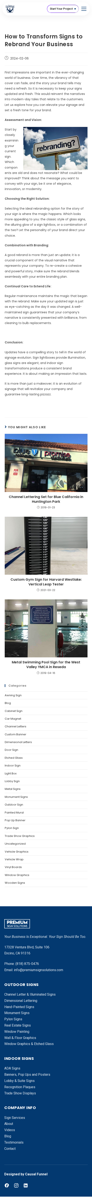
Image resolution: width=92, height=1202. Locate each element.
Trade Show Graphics (20, 836)
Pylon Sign (12, 828)
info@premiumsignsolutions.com (38, 970)
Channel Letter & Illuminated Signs (30, 994)
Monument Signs (16, 797)
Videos (9, 1130)
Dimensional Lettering (20, 1001)
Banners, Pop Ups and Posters (27, 1075)
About (8, 1124)
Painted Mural (14, 812)
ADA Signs (12, 1068)
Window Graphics (17, 875)
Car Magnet (13, 719)
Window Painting (16, 1032)
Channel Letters (15, 726)
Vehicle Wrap (14, 859)
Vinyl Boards (13, 867)
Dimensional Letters (18, 742)
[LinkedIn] (25, 1185)
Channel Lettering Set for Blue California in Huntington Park (46, 499)
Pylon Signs (13, 1019)
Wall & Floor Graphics (20, 1038)
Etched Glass (14, 758)
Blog (8, 703)
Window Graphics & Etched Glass (29, 1044)
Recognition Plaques (19, 1087)
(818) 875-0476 (27, 964)
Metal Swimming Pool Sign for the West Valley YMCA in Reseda (46, 664)
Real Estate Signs (17, 1025)
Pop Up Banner (15, 820)
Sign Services (14, 1118)
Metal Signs (13, 789)
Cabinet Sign (13, 711)
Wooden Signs (15, 883)
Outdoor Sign (14, 805)
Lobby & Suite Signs (19, 1081)
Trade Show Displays (20, 1093)
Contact (10, 1149)
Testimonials (14, 1142)
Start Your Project (61, 8)
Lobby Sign (12, 781)
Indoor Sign (13, 765)
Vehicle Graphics (16, 852)
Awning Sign (13, 695)
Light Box (10, 773)
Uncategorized (15, 844)
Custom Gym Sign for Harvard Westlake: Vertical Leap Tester (46, 582)
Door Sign (11, 750)
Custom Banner (15, 734)
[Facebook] (6, 1185)
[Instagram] (16, 1185)
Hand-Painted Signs (19, 1007)
